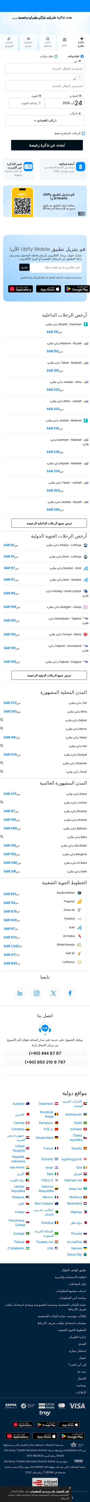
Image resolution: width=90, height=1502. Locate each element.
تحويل (82, 1357)
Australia (19, 1103)
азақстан (76, 1188)
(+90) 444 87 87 (45, 1053)
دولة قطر (76, 1222)
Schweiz (76, 1129)
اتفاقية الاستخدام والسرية (70, 1277)
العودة (35, 95)
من (75, 61)
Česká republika (76, 1138)
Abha (77, 711)
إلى (75, 78)
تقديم (24, 267)
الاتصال (81, 1378)
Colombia (18, 1129)
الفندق (82, 1343)
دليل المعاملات (77, 1284)
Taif (78, 703)
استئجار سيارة (77, 1350)
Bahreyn (75, 828)
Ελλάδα (48, 1159)
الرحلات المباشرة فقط (67, 133)
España (77, 1148)
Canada (19, 1123)
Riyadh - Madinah (64, 463)
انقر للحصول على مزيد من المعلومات (49, 1491)
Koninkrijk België (47, 1114)
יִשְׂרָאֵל (49, 1167)
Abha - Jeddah (66, 401)
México (48, 1197)
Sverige (19, 1233)
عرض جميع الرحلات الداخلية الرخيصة (49, 523)
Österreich (46, 1103)
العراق (78, 1174)
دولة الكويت (17, 1180)
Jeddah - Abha (66, 382)
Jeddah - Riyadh (65, 502)
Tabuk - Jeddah (65, 482)
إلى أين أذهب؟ (77, 1364)
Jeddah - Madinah (64, 420)
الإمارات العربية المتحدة (73, 1103)
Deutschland (45, 1137)
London (75, 802)
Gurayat (75, 754)
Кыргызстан (73, 1180)
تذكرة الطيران (77, 1337)
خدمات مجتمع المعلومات (71, 1291)
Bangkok (75, 854)
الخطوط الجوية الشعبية (72, 1330)
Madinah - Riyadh (64, 343)
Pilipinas (77, 1212)
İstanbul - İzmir (65, 568)
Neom (76, 728)
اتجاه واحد (73, 56)
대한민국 (47, 1180)
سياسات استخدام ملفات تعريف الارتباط (61, 1323)
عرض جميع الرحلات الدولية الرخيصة (49, 675)
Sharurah (75, 763)
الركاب (73, 113)
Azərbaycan (74, 1114)
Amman (75, 819)
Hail (78, 746)
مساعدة (81, 1385)
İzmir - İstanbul (65, 579)
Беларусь (46, 1123)
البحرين (20, 1114)
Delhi (77, 871)
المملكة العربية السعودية (44, 1233)
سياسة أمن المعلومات (72, 1297)
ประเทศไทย (75, 1242)
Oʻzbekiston (16, 1248)
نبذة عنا (81, 1371)
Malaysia (18, 1197)
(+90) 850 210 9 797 (45, 1062)
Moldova (76, 1197)
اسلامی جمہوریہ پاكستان (43, 1212)
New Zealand (44, 1203)
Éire (80, 1167)
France (49, 1148)
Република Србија (17, 1223)
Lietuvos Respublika (46, 1189)
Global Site (75, 1254)
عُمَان (21, 1203)
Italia (50, 1174)
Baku (77, 837)
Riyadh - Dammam (64, 324)
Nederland (75, 1203)
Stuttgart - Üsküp (64, 607)
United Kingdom (19, 1148)
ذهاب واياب (46, 56)
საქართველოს (72, 1159)
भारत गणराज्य (17, 1167)
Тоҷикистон (45, 1242)
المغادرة (73, 95)
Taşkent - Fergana (63, 661)
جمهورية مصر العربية (16, 1138)
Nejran (76, 720)
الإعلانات (81, 1392)
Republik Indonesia (18, 1159)
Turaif (76, 771)
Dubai (76, 794)
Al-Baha (75, 862)
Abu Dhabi (74, 845)
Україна (77, 1248)
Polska (20, 1212)
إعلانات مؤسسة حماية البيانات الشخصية (62, 1316)
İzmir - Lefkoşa (65, 556)
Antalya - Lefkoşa (63, 545)
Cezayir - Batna (65, 634)
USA (50, 1248)
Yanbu (76, 737)
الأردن (21, 1174)
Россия (77, 1233)
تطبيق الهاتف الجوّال (74, 1270)
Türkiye (19, 1242)
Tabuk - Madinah (65, 362)
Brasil (79, 1123)
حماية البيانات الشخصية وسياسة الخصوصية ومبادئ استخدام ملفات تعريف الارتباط (45, 1307)
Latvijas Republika (18, 1189)
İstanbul (75, 811)
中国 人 (49, 1129)
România (47, 1222)
